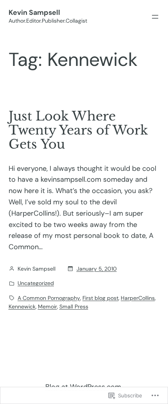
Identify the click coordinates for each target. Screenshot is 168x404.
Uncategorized (36, 283)
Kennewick (22, 306)
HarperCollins (138, 297)
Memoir (47, 306)
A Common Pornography (49, 297)
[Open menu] (155, 16)
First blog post (100, 297)
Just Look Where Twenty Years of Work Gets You (78, 130)
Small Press (73, 306)
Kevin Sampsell (34, 12)
